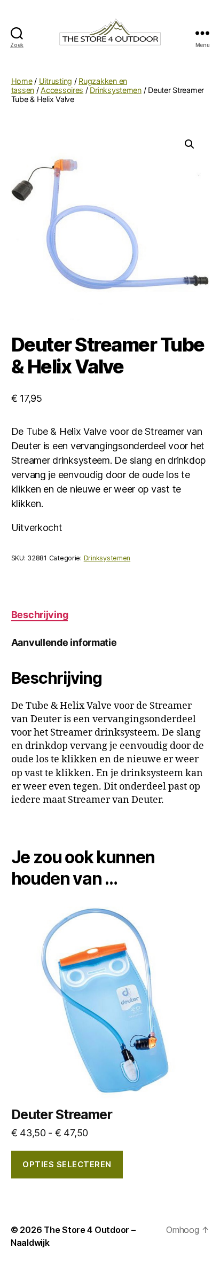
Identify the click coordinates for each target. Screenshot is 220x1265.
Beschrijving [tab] (39, 614)
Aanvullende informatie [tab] (64, 642)
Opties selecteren (67, 1164)
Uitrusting (55, 80)
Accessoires (62, 90)
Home (22, 80)
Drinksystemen (116, 90)
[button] (189, 144)
